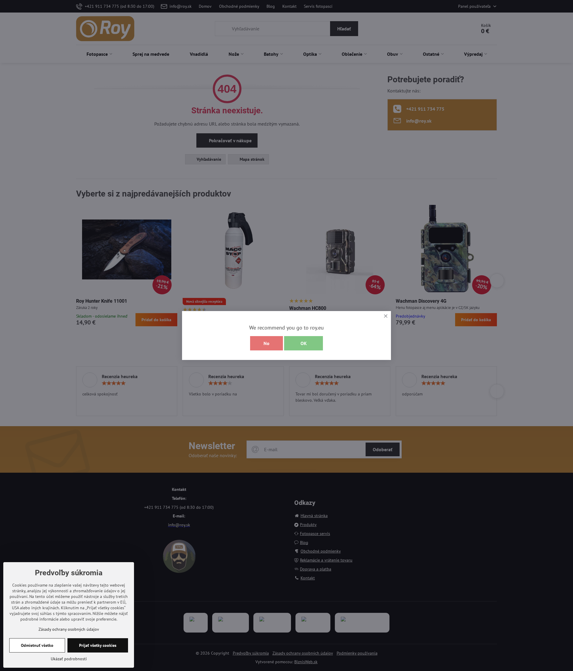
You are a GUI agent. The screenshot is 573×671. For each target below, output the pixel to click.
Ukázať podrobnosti (69, 658)
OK (304, 343)
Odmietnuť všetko (37, 645)
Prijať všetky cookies (97, 645)
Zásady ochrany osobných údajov (68, 629)
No (266, 343)
